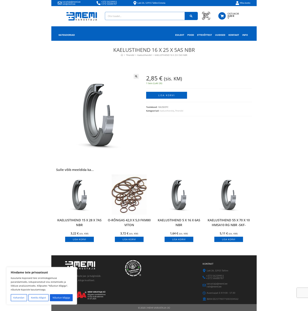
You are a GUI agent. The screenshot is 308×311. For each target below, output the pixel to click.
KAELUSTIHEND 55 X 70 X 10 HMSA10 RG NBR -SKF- (229, 222)
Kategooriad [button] (67, 34)
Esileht (179, 34)
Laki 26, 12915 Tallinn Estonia (151, 3)
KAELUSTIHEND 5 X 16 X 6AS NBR (179, 222)
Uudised (220, 34)
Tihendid (179, 110)
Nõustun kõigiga (61, 297)
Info (245, 34)
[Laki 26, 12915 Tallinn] (204, 270)
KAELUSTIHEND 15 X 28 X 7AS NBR (79, 222)
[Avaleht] (122, 55)
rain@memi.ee (68, 4)
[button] (136, 76)
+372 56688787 (109, 4)
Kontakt (233, 34)
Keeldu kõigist (38, 297)
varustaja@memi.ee (71, 1)
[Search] (191, 16)
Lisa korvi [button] (79, 239)
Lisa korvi (166, 95)
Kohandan (18, 297)
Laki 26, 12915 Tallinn (217, 270)
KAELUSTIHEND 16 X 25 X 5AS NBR (171, 55)
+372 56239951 (109, 1)
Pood (190, 34)
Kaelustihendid (167, 110)
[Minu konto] (237, 3)
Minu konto (245, 3)
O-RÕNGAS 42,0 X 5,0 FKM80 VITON (129, 222)
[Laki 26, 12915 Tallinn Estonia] (135, 3)
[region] (41, 286)
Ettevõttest (204, 34)
